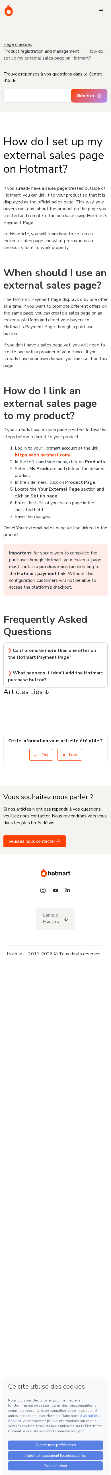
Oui (44, 755)
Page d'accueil (17, 44)
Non (72, 755)
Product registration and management (41, 51)
